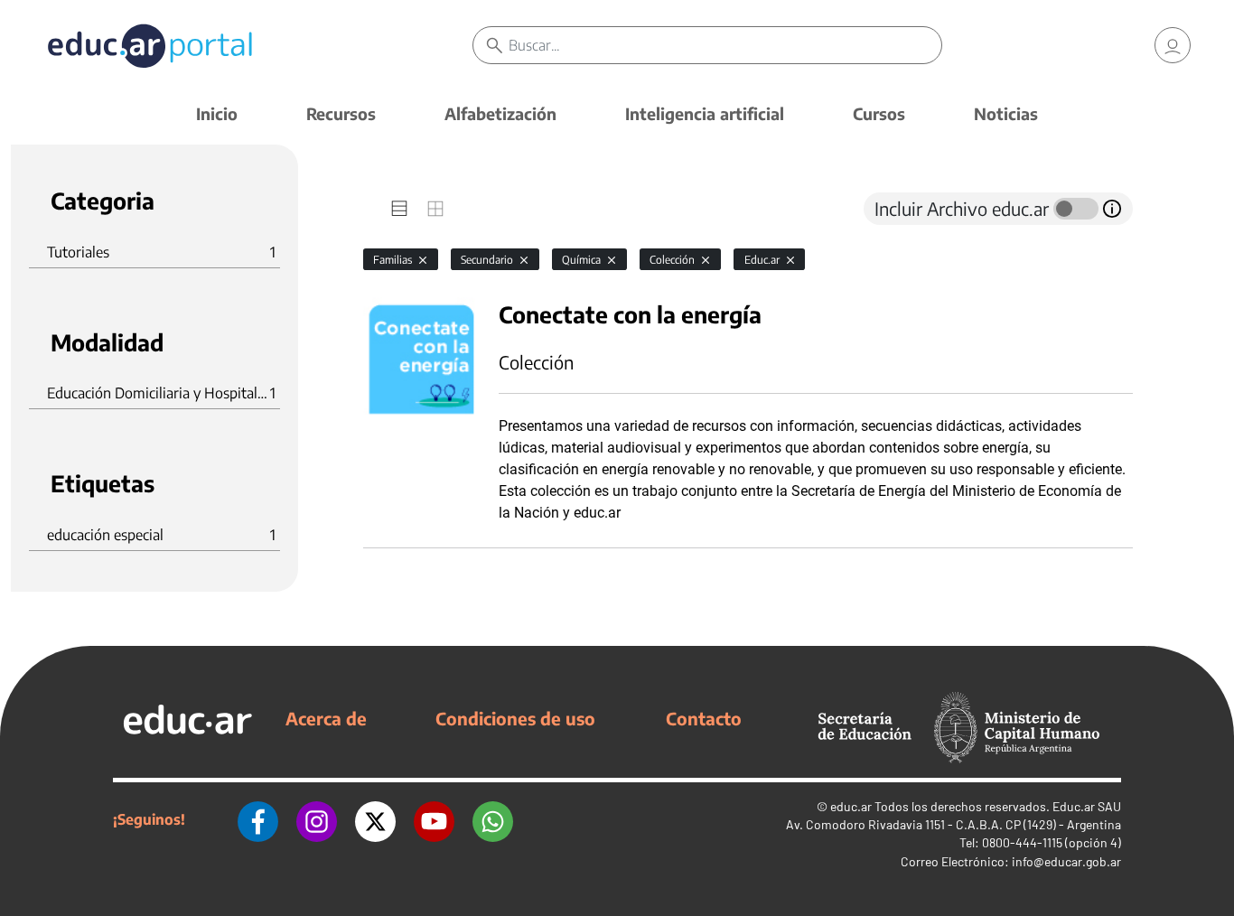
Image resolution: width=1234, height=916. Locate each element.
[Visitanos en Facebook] (258, 819)
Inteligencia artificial (704, 113)
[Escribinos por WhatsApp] (492, 819)
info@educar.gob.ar (1066, 861)
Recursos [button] (341, 113)
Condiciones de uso (515, 718)
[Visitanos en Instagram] (316, 819)
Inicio (217, 113)
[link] (1173, 45)
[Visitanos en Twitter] (375, 819)
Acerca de (326, 718)
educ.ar (851, 806)
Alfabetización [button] (500, 113)
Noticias (1006, 113)
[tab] (399, 208)
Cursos (879, 113)
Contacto (704, 718)
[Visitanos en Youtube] (434, 819)
